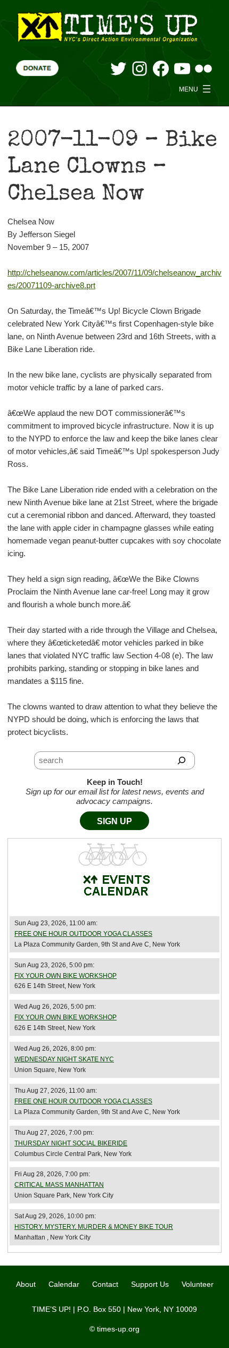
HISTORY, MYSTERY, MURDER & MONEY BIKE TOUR (93, 1226)
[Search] (181, 760)
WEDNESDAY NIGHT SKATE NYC (64, 1059)
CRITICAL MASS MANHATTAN (59, 1184)
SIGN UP (114, 821)
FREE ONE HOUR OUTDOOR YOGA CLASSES (83, 933)
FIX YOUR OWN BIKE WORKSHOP (65, 975)
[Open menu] (196, 88)
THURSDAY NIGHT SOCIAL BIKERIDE (70, 1143)
